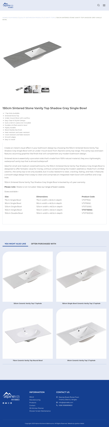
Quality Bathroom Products (31, 17)
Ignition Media (79, 423)
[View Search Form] (98, 5)
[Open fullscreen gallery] (60, 82)
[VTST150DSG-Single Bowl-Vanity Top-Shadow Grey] (32, 55)
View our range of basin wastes (51, 187)
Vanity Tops (50, 17)
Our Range (13, 17)
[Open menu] (104, 5)
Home (5, 17)
